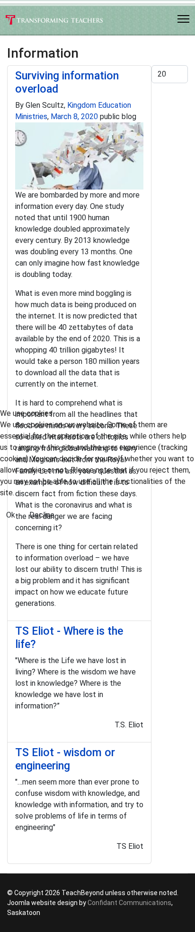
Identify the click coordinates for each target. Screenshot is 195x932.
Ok (10, 514)
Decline (41, 514)
